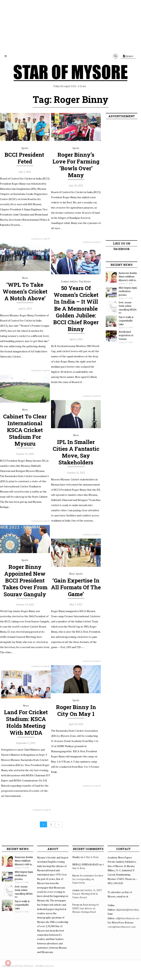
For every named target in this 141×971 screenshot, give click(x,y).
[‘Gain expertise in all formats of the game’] (76, 565)
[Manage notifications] (8, 963)
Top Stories (85, 281)
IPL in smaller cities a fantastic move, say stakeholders (76, 452)
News (25, 278)
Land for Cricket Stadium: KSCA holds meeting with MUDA (26, 722)
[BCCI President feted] (25, 140)
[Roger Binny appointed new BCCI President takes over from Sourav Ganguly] (25, 552)
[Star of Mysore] (70, 77)
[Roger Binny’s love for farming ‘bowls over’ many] (76, 140)
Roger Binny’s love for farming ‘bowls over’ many (76, 165)
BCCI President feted (25, 158)
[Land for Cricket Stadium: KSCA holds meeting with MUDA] (26, 697)
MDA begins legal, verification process (128, 291)
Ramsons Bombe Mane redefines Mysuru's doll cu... (128, 276)
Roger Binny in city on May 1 (76, 710)
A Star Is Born (91, 857)
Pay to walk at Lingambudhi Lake (126, 321)
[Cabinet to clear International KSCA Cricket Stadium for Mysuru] (25, 401)
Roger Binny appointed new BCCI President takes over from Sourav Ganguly (25, 580)
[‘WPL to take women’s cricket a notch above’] (25, 270)
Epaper (129, 56)
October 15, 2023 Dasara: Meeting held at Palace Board (87, 894)
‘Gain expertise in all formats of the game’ (76, 587)
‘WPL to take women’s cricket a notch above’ (25, 291)
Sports (24, 148)
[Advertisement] (70, 25)
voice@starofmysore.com (121, 926)
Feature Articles (69, 281)
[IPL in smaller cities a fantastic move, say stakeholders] (76, 427)
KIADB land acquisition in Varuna (126, 335)
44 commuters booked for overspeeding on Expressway (87, 879)
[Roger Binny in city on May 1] (76, 692)
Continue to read (39, 238)
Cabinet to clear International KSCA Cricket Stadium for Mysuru (25, 430)
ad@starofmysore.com (128, 918)
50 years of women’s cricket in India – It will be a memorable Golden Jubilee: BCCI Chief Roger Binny (76, 308)
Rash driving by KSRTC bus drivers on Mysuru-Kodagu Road (85, 908)
